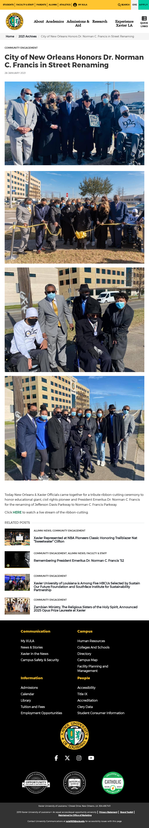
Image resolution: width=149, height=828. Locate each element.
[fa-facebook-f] (57, 758)
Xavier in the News (34, 654)
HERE (17, 512)
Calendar (27, 694)
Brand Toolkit (126, 812)
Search (125, 4)
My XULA (82, 4)
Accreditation (87, 700)
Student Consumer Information (100, 713)
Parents (41, 4)
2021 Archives (27, 36)
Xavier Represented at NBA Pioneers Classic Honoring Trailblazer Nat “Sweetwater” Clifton (85, 539)
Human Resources (91, 641)
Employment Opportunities (41, 713)
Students (8, 4)
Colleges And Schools (93, 647)
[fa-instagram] (80, 758)
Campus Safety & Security (40, 660)
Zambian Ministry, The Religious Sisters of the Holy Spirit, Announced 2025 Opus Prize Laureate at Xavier (86, 608)
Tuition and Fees (33, 707)
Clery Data (85, 707)
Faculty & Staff (25, 4)
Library (26, 700)
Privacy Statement (108, 812)
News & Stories (32, 647)
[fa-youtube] (91, 758)
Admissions (29, 688)
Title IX (82, 694)
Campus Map (87, 660)
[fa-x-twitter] (68, 758)
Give (134, 4)
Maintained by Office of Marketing (75, 815)
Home (10, 36)
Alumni (53, 4)
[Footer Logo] (74, 735)
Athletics (65, 4)
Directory (84, 654)
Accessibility (86, 688)
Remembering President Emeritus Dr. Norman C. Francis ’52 (79, 560)
